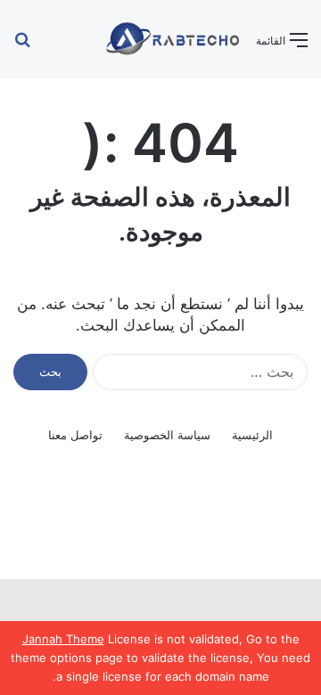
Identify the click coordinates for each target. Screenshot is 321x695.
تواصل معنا (75, 435)
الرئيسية (252, 435)
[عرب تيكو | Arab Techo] (171, 39)
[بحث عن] (22, 46)
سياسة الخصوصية (167, 435)
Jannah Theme (63, 639)
